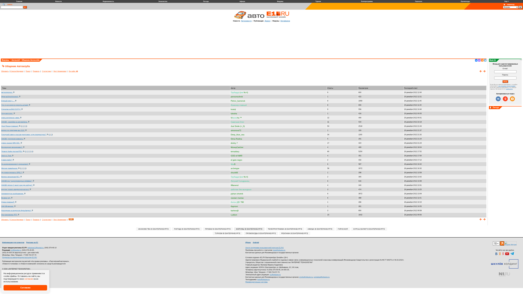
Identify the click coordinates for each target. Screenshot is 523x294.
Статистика (46, 71)
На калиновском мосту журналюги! (15, 164)
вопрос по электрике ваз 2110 (13, 130)
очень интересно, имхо (10, 118)
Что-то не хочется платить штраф (15, 105)
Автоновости (246, 21)
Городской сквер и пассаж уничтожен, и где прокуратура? (24, 135)
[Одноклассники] (482, 60)
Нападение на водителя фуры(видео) (16, 211)
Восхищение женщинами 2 (12, 147)
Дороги (267, 21)
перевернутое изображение (12, 194)
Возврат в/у (6, 198)
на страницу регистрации (506, 86)
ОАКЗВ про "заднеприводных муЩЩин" (17, 181)
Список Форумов (16, 71)
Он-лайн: (73, 71)
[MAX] (479, 60)
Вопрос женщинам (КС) (10, 177)
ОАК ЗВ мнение (7, 206)
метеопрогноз (7, 92)
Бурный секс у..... (8, 101)
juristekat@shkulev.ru (322, 277)
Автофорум (285, 21)
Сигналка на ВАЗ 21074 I (11, 109)
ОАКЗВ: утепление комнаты (12, 139)
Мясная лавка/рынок (9, 168)
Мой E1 (492, 60)
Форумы (5, 60)
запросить (509, 89)
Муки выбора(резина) (10, 97)
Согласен (25, 287)
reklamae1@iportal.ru (36, 248)
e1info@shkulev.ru (306, 277)
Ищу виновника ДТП (9, 215)
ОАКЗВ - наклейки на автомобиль (14, 122)
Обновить (5, 71)
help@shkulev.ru (279, 250)
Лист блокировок (59, 71)
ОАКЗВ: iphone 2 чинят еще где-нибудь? (17, 185)
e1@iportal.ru (16, 250)
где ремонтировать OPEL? (12, 173)
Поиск (28, 71)
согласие (28, 279)
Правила (36, 71)
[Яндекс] (505, 98)
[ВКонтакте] (476, 60)
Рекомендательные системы (256, 282)
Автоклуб (15, 60)
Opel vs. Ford (6, 156)
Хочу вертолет (7, 113)
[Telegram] (485, 60)
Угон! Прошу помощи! (10, 126)
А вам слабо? (7, 160)
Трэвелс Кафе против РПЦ (12, 151)
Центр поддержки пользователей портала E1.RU (264, 248)
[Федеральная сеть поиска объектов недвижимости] (504, 274)
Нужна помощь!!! (8, 202)
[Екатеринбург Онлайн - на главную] (278, 19)
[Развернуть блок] (490, 107)
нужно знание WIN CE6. (11, 143)
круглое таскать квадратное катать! (15, 189)
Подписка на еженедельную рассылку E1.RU (19, 257)
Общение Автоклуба (30, 60)
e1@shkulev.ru (275, 275)
